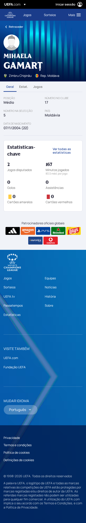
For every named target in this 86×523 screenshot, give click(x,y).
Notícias (50, 287)
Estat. (23, 86)
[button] (73, 14)
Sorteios (9, 287)
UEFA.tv (9, 296)
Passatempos (13, 305)
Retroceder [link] (16, 27)
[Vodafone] (50, 241)
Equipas (50, 278)
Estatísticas (12, 315)
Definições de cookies (19, 460)
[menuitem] (29, 14)
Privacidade (12, 438)
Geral (10, 86)
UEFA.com (11, 358)
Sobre (49, 305)
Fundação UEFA (15, 367)
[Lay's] (73, 231)
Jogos (38, 86)
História (50, 296)
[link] (27, 14)
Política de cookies (17, 452)
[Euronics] (35, 241)
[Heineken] (58, 231)
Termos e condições (18, 445)
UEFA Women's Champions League (10, 15)
